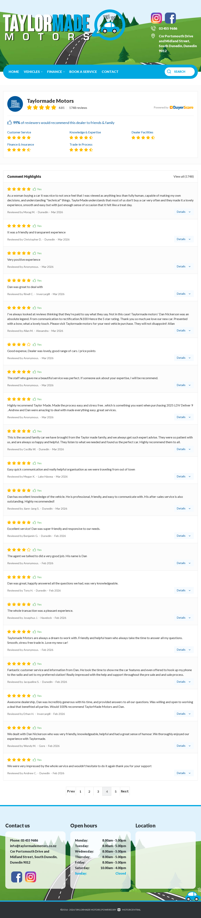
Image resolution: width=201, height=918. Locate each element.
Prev (71, 791)
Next (125, 791)
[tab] (100, 200)
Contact (110, 72)
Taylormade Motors (50, 101)
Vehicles (32, 72)
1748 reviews (78, 107)
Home (14, 72)
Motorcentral (131, 909)
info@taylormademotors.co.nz (33, 846)
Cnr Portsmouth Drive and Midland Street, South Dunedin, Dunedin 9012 (33, 856)
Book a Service (83, 72)
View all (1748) (184, 176)
